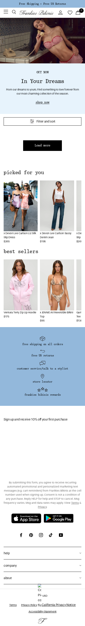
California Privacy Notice (59, 605)
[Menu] (6, 12)
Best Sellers (21, 251)
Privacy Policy (29, 605)
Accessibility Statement (42, 611)
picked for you (24, 172)
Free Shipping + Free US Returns (42, 4)
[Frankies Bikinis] (36, 12)
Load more (42, 145)
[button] (14, 12)
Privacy (42, 506)
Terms (75, 502)
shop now (42, 102)
